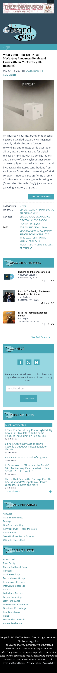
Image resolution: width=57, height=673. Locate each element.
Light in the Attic (11, 600)
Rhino (6, 615)
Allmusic (7, 513)
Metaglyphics (32, 641)
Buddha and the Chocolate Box (34, 271)
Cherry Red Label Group (15, 566)
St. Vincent (26, 248)
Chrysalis (7, 570)
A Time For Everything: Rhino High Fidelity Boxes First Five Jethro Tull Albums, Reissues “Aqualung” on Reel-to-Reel (28, 433)
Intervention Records (14, 585)
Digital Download (34, 209)
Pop (36, 220)
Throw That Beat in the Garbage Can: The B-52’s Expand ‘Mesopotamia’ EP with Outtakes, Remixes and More (28, 482)
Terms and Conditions (13, 662)
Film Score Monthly (13, 524)
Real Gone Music (11, 611)
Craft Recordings (11, 574)
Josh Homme (39, 237)
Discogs (7, 521)
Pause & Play (10, 532)
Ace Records (9, 559)
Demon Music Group (14, 578)
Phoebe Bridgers (43, 244)
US (42, 280)
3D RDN (24, 227)
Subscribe (28, 398)
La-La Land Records (13, 593)
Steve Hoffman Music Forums (18, 536)
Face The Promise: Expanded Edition (32, 314)
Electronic (26, 220)
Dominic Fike (36, 234)
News (23, 206)
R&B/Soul (44, 220)
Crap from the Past (13, 517)
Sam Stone (32, 70)
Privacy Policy (33, 662)
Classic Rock (27, 216)
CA (52, 280)
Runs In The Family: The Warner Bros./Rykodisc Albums (34, 293)
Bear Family (9, 563)
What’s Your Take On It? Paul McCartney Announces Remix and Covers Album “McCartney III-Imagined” (24, 60)
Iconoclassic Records (13, 581)
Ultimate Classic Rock (14, 539)
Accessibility (49, 662)
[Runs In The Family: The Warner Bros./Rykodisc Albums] (9, 295)
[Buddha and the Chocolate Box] (9, 276)
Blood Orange (34, 230)
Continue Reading (41, 196)
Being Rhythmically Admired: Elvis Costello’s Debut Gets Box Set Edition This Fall (26, 446)
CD (21, 209)
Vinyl (36, 213)
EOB (47, 234)
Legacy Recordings (12, 596)
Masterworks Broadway (15, 604)
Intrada (6, 589)
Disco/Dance (43, 216)
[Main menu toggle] (50, 31)
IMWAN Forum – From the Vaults (20, 528)
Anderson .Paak (38, 227)
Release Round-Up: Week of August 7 (26, 457)
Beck (22, 230)
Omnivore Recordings (14, 608)
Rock (37, 223)
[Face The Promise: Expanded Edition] (9, 317)
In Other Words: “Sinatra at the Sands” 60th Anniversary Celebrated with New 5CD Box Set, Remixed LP (27, 468)
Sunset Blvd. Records (14, 619)
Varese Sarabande (12, 623)
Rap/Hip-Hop (26, 223)
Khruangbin (27, 241)
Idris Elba (25, 237)
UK (47, 280)
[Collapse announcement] (50, 2)
